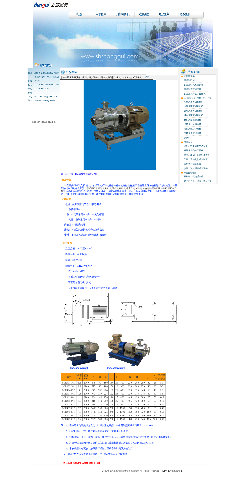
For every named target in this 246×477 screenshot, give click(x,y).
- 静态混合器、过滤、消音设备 (197, 181)
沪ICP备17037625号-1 (171, 471)
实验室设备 (189, 76)
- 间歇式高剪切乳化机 (192, 102)
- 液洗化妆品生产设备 (192, 150)
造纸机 (115, 188)
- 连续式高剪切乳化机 (192, 106)
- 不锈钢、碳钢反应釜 (192, 176)
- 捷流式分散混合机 (191, 124)
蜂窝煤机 (130, 188)
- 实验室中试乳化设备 (192, 84)
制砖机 (138, 188)
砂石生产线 (154, 188)
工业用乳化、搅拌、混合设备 (198, 98)
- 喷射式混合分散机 (191, 129)
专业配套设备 (190, 172)
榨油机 (145, 188)
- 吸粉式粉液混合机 (191, 120)
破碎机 (122, 188)
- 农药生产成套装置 (191, 164)
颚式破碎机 (92, 188)
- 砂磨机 (186, 138)
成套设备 (188, 142)
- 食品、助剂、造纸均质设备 (196, 155)
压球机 (101, 188)
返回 (147, 77)
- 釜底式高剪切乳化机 (192, 111)
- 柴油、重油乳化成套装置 (195, 159)
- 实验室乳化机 (189, 80)
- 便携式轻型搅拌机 (191, 133)
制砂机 (108, 188)
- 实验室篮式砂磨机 (191, 89)
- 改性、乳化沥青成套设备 (195, 168)
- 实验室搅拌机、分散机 (193, 93)
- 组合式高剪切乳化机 (192, 115)
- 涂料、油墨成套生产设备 (195, 146)
